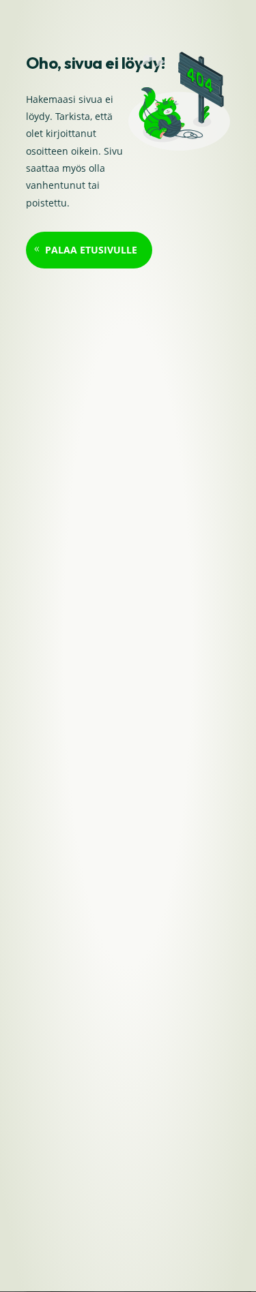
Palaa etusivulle (91, 249)
